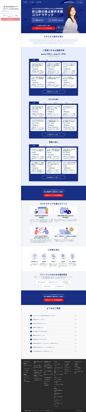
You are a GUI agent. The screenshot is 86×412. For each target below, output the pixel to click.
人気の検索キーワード (48, 410)
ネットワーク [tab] (66, 145)
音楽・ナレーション (57, 377)
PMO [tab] (34, 145)
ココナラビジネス (27, 368)
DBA (64, 40)
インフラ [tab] (56, 145)
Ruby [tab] (66, 102)
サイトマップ (56, 406)
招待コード (66, 373)
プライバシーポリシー (10, 15)
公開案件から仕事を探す (48, 365)
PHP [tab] (45, 102)
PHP (34, 40)
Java (31, 40)
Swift (50, 40)
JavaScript (35, 42)
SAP (67, 40)
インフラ (65, 42)
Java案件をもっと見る (52, 134)
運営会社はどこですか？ (39, 319)
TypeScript (41, 42)
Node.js (51, 42)
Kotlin (54, 40)
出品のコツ (46, 383)
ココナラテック (26, 375)
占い (55, 386)
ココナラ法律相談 (27, 381)
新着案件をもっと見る (52, 92)
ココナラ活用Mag (78, 367)
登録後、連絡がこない (38, 327)
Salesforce (59, 40)
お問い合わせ (66, 369)
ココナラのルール (67, 367)
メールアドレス (4, 10)
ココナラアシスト (27, 377)
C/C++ (76, 40)
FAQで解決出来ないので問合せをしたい (43, 351)
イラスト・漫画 (56, 364)
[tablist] (39, 60)
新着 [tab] (34, 60)
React (47, 42)
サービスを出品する (47, 364)
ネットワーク (71, 42)
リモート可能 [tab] (45, 60)
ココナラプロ (26, 372)
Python (38, 40)
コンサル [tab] (45, 145)
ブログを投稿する (47, 379)
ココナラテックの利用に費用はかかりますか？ (44, 315)
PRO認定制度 (46, 385)
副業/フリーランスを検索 (38, 370)
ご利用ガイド (66, 365)
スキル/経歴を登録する (48, 377)
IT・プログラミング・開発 (58, 384)
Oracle (71, 40)
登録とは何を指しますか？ (39, 323)
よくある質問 (66, 364)
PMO (56, 42)
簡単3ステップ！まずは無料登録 (54, 195)
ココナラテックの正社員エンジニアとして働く (69, 2)
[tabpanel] (53, 78)
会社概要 (76, 364)
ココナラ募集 (26, 370)
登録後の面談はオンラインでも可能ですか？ (44, 347)
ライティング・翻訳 (57, 379)
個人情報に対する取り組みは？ (40, 331)
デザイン (55, 365)
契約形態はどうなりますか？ (40, 339)
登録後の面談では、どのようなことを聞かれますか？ (46, 343)
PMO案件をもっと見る (52, 177)
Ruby (43, 40)
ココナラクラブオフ (67, 371)
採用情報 (76, 365)
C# (46, 40)
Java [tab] (34, 102)
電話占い (55, 388)
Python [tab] (56, 102)
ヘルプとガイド (46, 381)
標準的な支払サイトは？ (39, 335)
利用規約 (4, 15)
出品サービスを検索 (37, 365)
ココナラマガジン (78, 369)
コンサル (60, 42)
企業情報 (26, 410)
